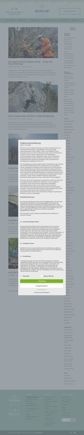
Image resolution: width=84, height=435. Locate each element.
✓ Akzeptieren (41, 281)
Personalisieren (41, 289)
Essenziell (26, 276)
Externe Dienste (48, 276)
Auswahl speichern (42, 286)
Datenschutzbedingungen (41, 292)
